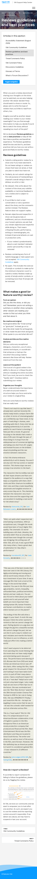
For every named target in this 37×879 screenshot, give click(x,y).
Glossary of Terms (13, 71)
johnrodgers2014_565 (20, 757)
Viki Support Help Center (23, 2)
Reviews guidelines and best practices (17, 53)
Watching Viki (28, 13)
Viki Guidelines (9, 15)
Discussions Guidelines (15, 67)
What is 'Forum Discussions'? (17, 75)
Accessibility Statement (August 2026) (18, 41)
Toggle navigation (11, 82)
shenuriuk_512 (17, 506)
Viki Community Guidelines (16, 47)
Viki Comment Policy (14, 63)
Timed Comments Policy (15, 58)
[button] (33, 8)
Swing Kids (7, 760)
